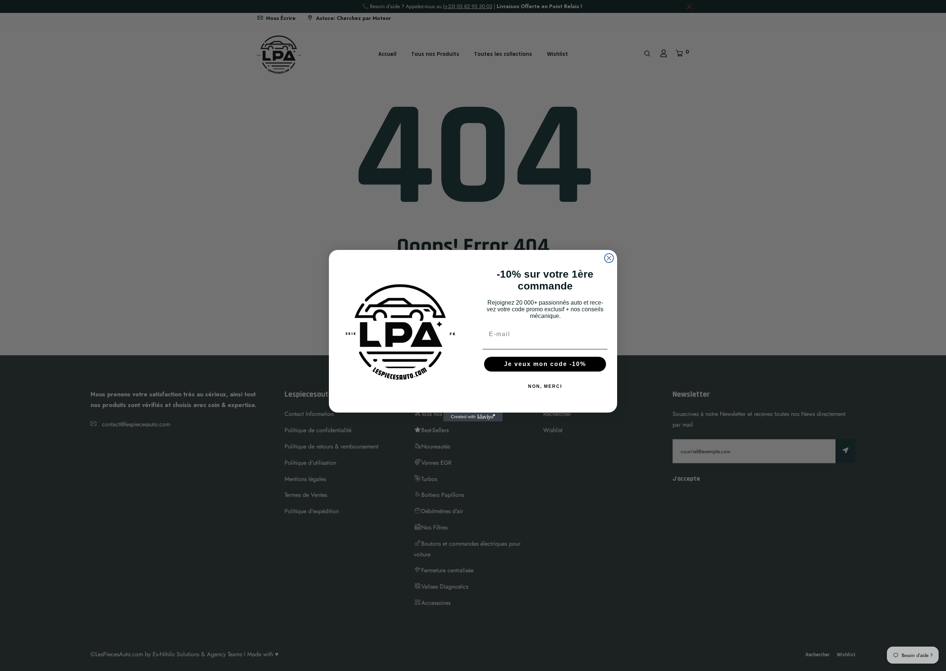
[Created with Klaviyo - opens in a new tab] (473, 417)
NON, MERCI (545, 386)
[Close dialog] (609, 258)
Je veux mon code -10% (545, 364)
